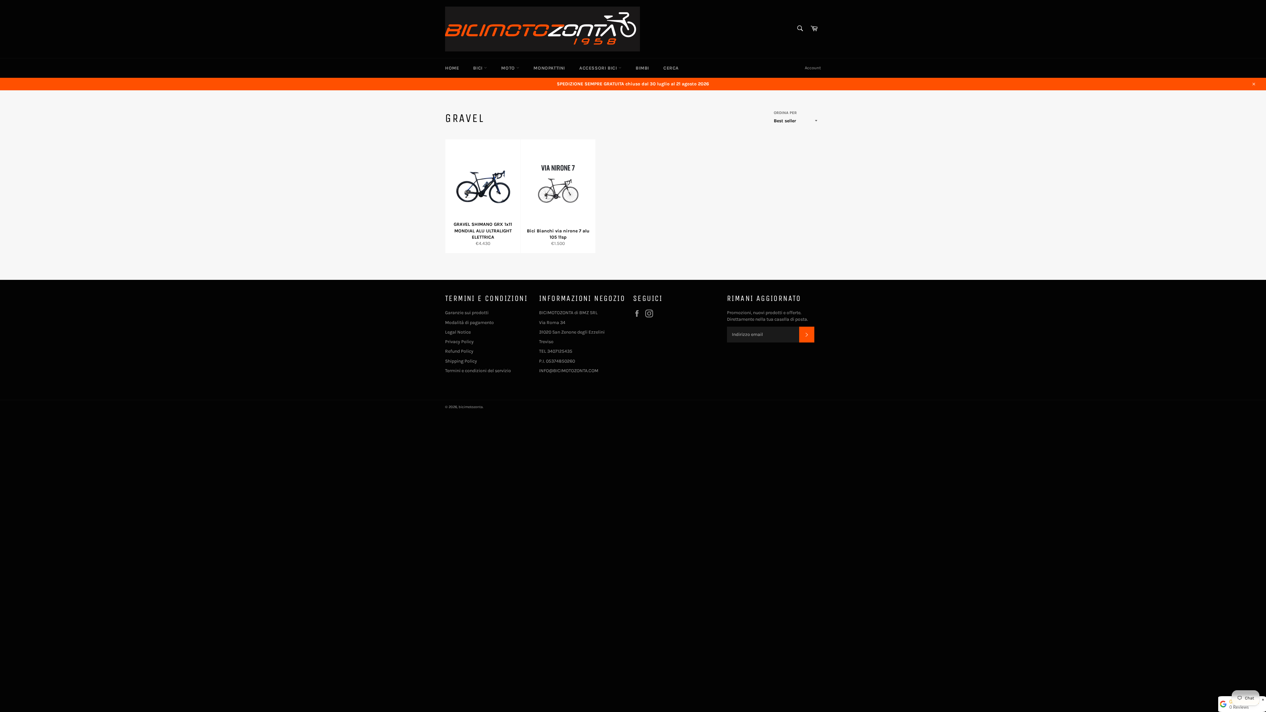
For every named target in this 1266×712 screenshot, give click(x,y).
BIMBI (642, 68)
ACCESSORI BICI (598, 68)
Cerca (671, 68)
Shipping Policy (461, 361)
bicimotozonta (471, 407)
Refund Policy (459, 351)
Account (813, 67)
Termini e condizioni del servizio (478, 370)
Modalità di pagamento (469, 322)
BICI (478, 68)
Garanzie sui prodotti (467, 312)
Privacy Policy (459, 341)
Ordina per (785, 112)
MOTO (508, 68)
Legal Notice (458, 332)
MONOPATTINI (549, 68)
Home (452, 68)
